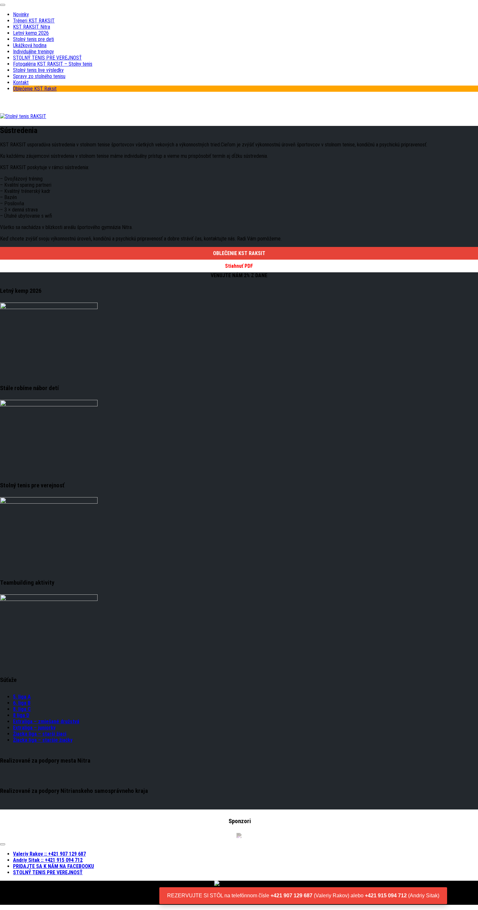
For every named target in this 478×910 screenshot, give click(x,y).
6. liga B (22, 703)
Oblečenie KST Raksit (35, 89)
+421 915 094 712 (386, 895)
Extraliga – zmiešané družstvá (46, 721)
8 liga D (21, 715)
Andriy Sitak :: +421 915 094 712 (48, 860)
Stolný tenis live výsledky (38, 70)
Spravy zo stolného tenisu (39, 76)
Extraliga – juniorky (34, 728)
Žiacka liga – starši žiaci (39, 734)
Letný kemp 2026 (31, 33)
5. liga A (22, 697)
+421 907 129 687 (291, 895)
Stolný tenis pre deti (33, 39)
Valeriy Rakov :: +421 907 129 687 (49, 854)
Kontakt (21, 82)
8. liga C (22, 709)
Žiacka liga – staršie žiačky (43, 740)
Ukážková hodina (29, 45)
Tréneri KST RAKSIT (34, 21)
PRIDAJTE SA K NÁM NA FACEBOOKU (53, 866)
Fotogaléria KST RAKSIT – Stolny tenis (52, 64)
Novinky (21, 14)
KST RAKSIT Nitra (31, 27)
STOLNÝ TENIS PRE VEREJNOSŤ (47, 58)
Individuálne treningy (33, 51)
